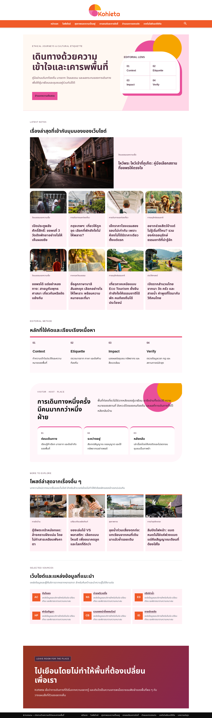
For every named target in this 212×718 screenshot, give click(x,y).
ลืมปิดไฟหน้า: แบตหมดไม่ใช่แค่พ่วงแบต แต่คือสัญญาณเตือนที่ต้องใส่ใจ (163, 537)
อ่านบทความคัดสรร (45, 96)
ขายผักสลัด (150, 611)
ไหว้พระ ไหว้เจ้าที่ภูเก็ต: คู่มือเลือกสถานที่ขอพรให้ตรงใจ (147, 166)
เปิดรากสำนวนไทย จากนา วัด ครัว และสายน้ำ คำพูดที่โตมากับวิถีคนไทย (163, 291)
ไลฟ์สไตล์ (66, 23)
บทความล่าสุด (183, 715)
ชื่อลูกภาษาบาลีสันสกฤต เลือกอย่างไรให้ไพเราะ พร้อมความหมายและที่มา (86, 291)
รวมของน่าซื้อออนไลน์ (104, 611)
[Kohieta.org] (106, 10)
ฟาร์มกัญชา (48, 611)
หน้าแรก (54, 23)
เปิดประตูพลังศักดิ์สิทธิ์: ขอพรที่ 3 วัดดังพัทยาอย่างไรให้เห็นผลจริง (47, 233)
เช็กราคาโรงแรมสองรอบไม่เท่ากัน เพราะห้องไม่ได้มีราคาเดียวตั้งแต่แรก (123, 233)
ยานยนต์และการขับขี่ (108, 23)
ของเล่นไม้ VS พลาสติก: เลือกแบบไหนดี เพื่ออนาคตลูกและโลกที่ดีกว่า (84, 537)
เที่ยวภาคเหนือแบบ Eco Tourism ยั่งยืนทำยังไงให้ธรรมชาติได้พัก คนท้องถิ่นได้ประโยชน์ (124, 293)
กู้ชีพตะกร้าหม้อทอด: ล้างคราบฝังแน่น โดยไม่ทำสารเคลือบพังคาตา (47, 537)
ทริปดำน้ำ (149, 593)
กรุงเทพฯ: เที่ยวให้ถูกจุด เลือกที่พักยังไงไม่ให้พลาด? (85, 230)
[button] (185, 24)
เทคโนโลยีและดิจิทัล (152, 23)
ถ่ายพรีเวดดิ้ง (100, 593)
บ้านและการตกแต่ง (131, 23)
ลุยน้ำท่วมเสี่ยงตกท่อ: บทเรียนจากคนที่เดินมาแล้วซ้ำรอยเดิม (124, 535)
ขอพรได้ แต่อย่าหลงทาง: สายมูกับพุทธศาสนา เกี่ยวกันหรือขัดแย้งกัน (48, 291)
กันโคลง (46, 593)
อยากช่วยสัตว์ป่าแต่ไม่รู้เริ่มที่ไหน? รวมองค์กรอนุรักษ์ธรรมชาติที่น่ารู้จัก (161, 233)
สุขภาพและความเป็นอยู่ (85, 23)
